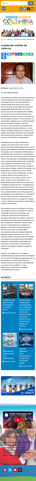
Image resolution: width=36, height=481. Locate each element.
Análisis (6, 277)
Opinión (9, 39)
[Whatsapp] (25, 54)
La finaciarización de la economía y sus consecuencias (8, 353)
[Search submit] (30, 3)
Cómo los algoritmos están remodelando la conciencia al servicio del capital (25, 356)
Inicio (2, 39)
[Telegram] (30, 54)
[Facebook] (3, 54)
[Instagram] (14, 54)
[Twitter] (9, 54)
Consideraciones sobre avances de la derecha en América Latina (9, 304)
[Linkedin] (19, 54)
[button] (4, 8)
